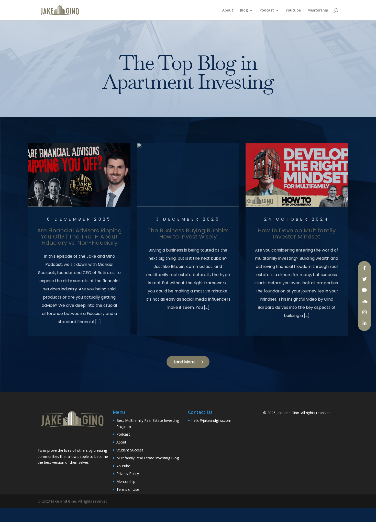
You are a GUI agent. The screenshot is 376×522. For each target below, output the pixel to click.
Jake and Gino (288, 412)
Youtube (293, 10)
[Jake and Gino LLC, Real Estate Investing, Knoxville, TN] (57, 438)
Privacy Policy (127, 473)
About (227, 10)
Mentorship (317, 10)
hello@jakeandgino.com (211, 420)
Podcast (267, 10)
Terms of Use (127, 489)
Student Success (129, 450)
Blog (244, 10)
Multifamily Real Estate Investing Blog (147, 458)
